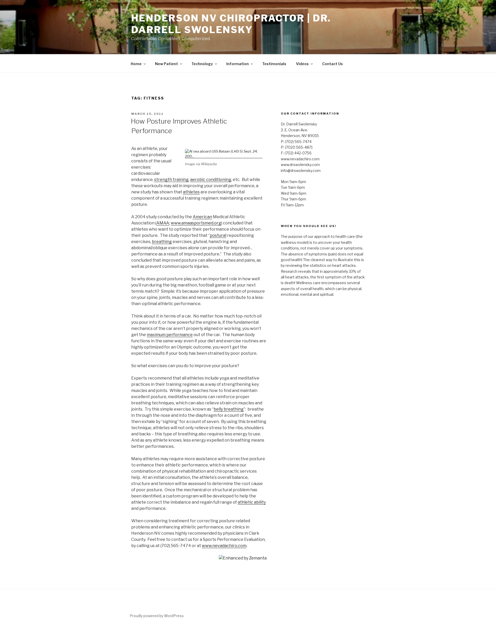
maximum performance (170, 334)
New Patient (166, 64)
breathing (162, 241)
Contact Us (332, 64)
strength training (171, 179)
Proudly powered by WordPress (157, 616)
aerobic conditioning (210, 179)
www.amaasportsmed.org (196, 223)
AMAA (162, 223)
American (202, 216)
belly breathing (229, 409)
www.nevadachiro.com (224, 545)
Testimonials (274, 64)
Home (136, 64)
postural (218, 235)
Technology (202, 64)
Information (237, 64)
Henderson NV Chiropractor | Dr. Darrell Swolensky (231, 23)
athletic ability (252, 502)
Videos (302, 64)
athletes (191, 192)
